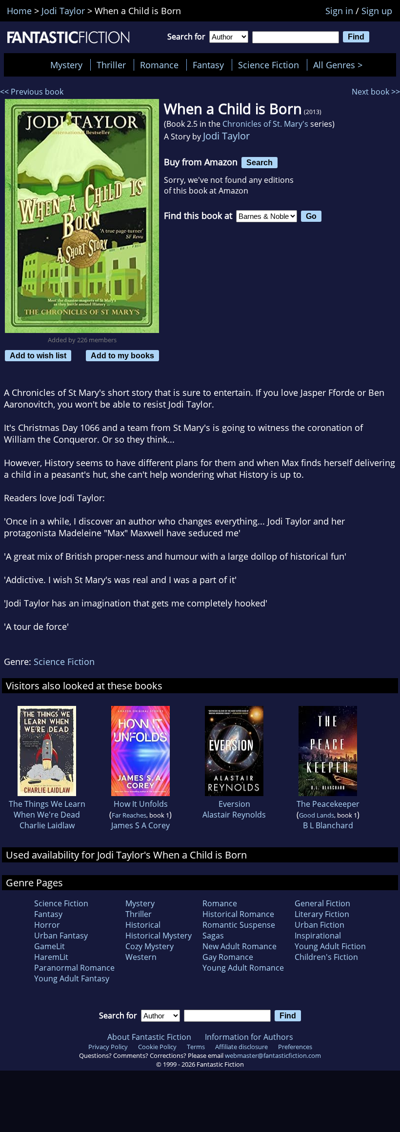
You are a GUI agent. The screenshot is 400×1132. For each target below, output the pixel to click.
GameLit (49, 946)
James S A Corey (140, 825)
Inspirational (318, 935)
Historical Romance (238, 914)
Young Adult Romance (243, 967)
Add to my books (122, 355)
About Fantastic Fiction (149, 1037)
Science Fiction (268, 65)
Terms (196, 1046)
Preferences (295, 1046)
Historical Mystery (158, 935)
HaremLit (51, 957)
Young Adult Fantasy (71, 978)
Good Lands (316, 815)
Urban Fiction (319, 924)
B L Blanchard (328, 825)
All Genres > (340, 65)
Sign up (376, 11)
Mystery (66, 65)
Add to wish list (38, 355)
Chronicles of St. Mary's (265, 123)
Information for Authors (249, 1037)
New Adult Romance (239, 946)
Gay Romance (227, 957)
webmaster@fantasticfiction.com (273, 1055)
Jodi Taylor (226, 135)
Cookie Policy (157, 1046)
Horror (47, 924)
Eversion (234, 804)
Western (141, 957)
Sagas (213, 935)
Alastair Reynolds (234, 814)
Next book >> (376, 91)
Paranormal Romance (74, 967)
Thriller (111, 65)
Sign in (339, 11)
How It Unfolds (141, 804)
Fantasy (208, 65)
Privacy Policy (108, 1046)
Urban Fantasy (61, 935)
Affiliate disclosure (241, 1046)
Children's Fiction (326, 957)
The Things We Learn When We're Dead (47, 809)
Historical (142, 924)
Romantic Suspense (238, 924)
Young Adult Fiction (330, 946)
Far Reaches (129, 815)
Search (259, 162)
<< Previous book (31, 91)
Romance (159, 65)
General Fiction (322, 903)
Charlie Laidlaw (47, 825)
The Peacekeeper (328, 804)
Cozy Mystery (149, 946)
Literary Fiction (322, 914)
